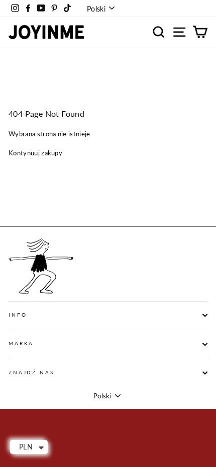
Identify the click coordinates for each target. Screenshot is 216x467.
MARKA (21, 343)
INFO (18, 315)
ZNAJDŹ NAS (31, 372)
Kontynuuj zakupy (35, 153)
